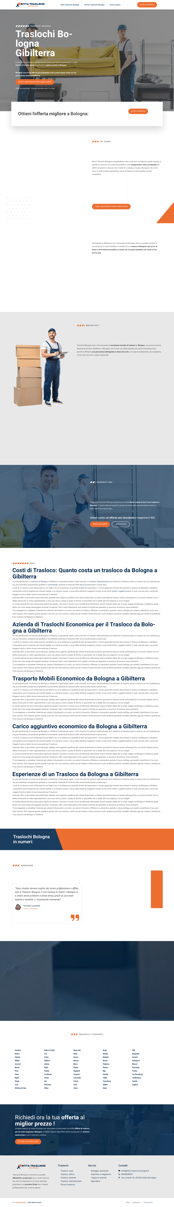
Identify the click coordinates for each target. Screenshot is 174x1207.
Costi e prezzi (114, 4)
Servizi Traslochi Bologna (94, 4)
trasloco (34, 581)
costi (77, 581)
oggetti (122, 591)
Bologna (44, 581)
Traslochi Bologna (20, 1202)
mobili (114, 591)
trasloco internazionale (99, 581)
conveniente (53, 584)
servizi (82, 584)
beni (82, 588)
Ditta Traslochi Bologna (70, 4)
